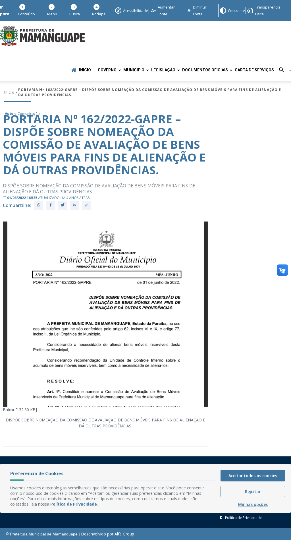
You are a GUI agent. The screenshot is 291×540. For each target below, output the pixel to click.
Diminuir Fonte (200, 10)
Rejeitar (253, 491)
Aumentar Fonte (166, 10)
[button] (283, 71)
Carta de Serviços (254, 70)
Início (85, 70)
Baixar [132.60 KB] (20, 409)
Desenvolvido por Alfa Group (107, 534)
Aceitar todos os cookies (252, 475)
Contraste (236, 10)
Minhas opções (253, 504)
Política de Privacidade (243, 517)
